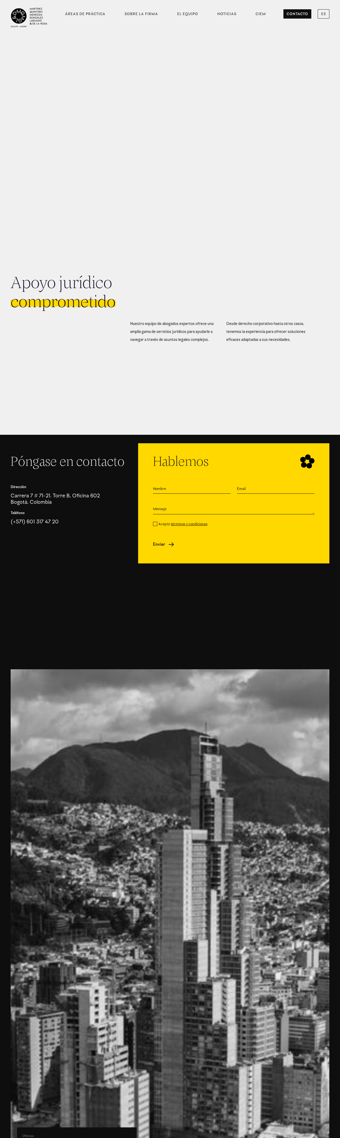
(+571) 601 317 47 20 (35, 522)
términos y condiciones (189, 524)
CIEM (261, 13)
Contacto (297, 13)
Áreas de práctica (85, 13)
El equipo (187, 13)
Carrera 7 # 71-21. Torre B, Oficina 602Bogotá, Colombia (55, 499)
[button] (323, 14)
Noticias (226, 13)
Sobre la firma (141, 13)
